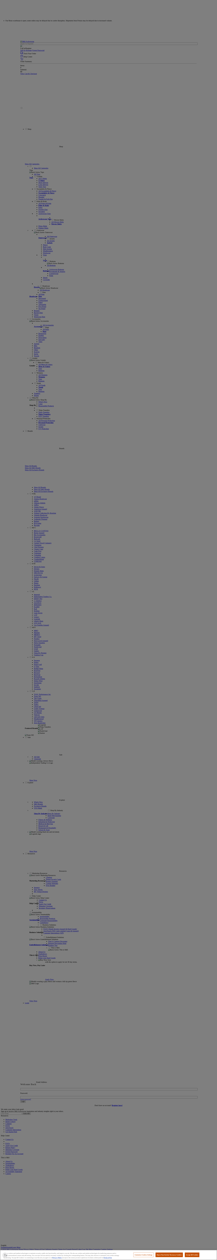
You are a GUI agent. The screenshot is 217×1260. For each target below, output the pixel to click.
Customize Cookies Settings (143, 1255)
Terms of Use (108, 1258)
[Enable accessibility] (5, 1255)
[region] (108, 1255)
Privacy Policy (57, 1258)
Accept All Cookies (192, 1255)
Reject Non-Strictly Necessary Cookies (169, 1255)
